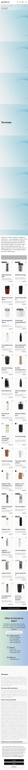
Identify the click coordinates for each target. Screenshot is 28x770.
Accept (14, 760)
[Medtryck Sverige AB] (5, 2)
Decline (14, 763)
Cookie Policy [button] (15, 755)
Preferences (14, 766)
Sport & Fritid (4, 5)
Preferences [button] (20, 756)
